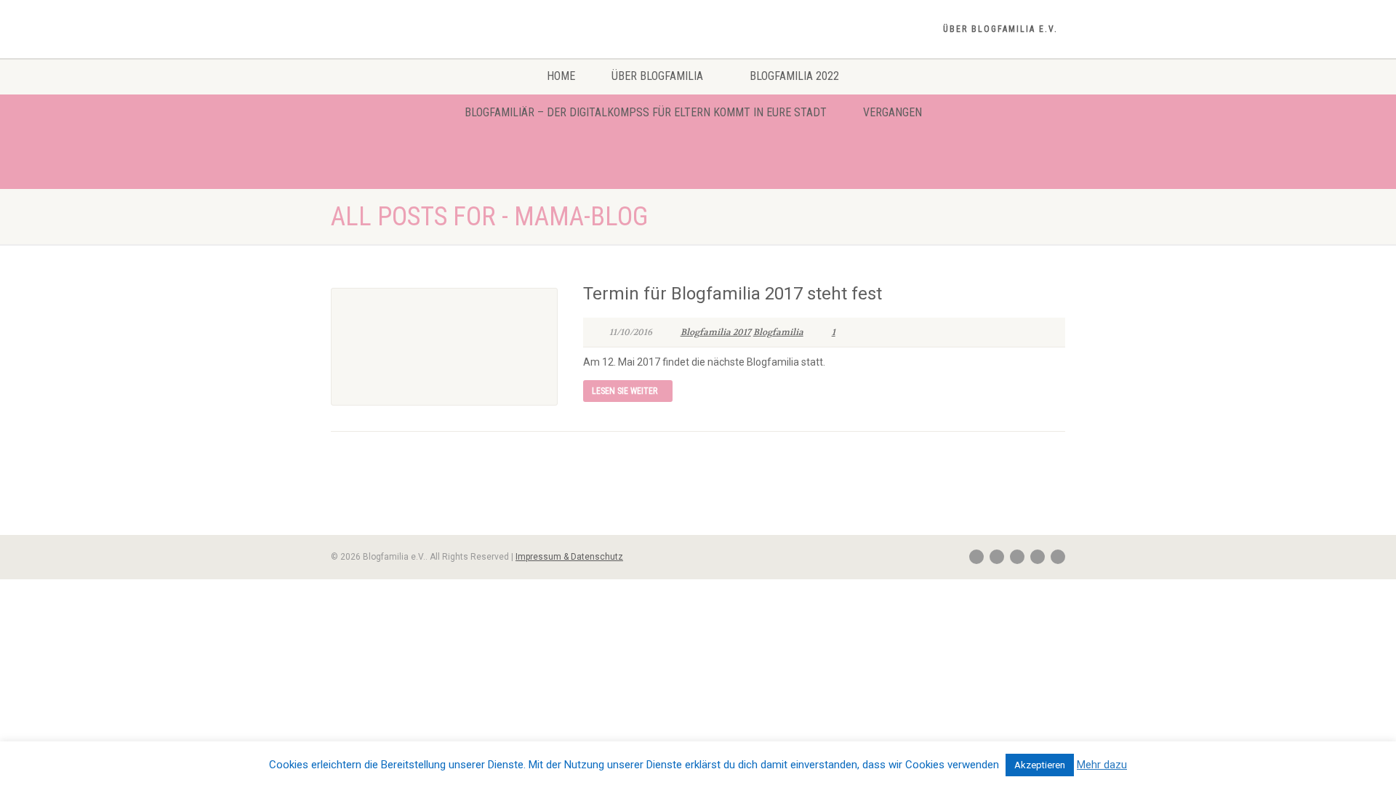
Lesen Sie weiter (624, 391)
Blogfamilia (778, 332)
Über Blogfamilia (657, 76)
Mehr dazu (1102, 764)
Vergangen (892, 112)
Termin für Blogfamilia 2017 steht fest (732, 293)
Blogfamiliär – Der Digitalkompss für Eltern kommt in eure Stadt (646, 112)
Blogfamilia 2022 (794, 76)
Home (561, 76)
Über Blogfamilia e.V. (1000, 29)
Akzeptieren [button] (1039, 765)
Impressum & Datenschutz (569, 557)
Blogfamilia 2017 (716, 332)
